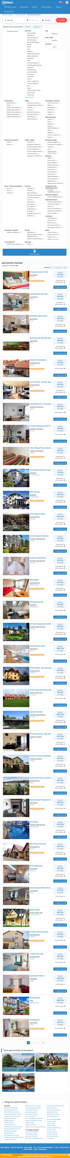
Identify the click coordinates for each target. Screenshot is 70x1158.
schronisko (30, 76)
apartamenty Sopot (31, 1134)
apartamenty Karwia (53, 1114)
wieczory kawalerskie (54, 208)
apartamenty (12, 103)
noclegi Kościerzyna (53, 1136)
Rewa (31, 387)
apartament (30, 35)
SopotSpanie (35, 1020)
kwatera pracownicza (33, 54)
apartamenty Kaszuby (10, 1110)
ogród (50, 137)
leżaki (50, 130)
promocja (48, 44)
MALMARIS (34, 580)
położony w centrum (54, 227)
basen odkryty (52, 162)
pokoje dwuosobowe (14, 110)
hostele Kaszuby (9, 1120)
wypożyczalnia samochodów (52, 152)
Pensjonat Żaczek (36, 602)
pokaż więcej (29, 97)
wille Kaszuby (29, 1122)
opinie (65, 267)
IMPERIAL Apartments (38, 316)
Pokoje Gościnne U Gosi (39, 272)
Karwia (32, 541)
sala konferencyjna (54, 204)
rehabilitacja (32, 116)
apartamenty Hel (52, 1108)
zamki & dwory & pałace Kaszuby (35, 1127)
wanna (10, 144)
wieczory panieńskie (54, 211)
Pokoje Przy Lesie (36, 954)
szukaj (62, 20)
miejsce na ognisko (54, 135)
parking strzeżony (33, 112)
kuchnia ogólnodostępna (53, 127)
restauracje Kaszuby (31, 1110)
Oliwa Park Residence (38, 360)
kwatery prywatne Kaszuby (12, 1129)
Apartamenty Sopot (37, 646)
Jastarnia (32, 673)
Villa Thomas (35, 492)
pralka (10, 142)
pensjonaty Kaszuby (10, 1139)
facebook (5, 1147)
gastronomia (31, 92)
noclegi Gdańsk (51, 1121)
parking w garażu (33, 114)
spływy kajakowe (53, 176)
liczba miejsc (49, 37)
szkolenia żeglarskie (14, 232)
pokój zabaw (32, 209)
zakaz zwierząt (32, 119)
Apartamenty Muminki (39, 294)
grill (49, 121)
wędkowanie (52, 181)
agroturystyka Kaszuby (11, 1108)
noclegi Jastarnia (52, 1132)
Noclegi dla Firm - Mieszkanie (18, 1090)
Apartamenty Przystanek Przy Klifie (43, 800)
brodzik (30, 190)
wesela (50, 206)
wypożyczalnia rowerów (55, 183)
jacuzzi (10, 188)
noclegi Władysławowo (54, 1119)
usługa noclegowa (32, 83)
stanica (29, 79)
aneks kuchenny (53, 103)
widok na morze (53, 239)
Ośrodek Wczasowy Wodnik (40, 624)
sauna (10, 190)
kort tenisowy (52, 172)
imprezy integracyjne (55, 202)
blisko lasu (51, 220)
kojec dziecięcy (32, 193)
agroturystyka (31, 33)
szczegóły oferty (60, 287)
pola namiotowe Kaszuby (33, 1108)
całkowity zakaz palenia (35, 105)
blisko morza (52, 223)
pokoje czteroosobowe (14, 107)
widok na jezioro (53, 234)
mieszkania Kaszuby (10, 1131)
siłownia (10, 193)
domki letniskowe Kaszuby (12, 1116)
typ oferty (28, 31)
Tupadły (32, 937)
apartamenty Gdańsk (31, 1132)
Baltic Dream (35, 910)
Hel (31, 739)
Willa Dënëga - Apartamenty (40, 668)
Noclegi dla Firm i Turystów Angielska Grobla (47, 404)
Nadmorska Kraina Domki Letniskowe (52, 1070)
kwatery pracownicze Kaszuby (13, 1127)
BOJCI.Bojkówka (36, 866)
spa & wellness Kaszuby (11, 1135)
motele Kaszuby (9, 1133)
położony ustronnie (54, 225)
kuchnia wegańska (34, 149)
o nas (56, 1147)
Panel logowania (40, 1149)
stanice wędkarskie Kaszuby (33, 1118)
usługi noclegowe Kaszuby (33, 1120)
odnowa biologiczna (33, 63)
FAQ (34, 1147)
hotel (28, 49)
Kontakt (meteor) (17, 1147)
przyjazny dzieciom (34, 213)
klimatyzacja (52, 107)
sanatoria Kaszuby (31, 1112)
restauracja (30, 95)
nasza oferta (64, 1147)
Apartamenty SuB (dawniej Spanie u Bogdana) (47, 338)
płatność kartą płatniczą (15, 244)
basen (50, 158)
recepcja (51, 147)
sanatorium (30, 74)
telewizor (51, 112)
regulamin (28, 1147)
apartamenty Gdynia (31, 1136)
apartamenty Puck (52, 1112)
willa (28, 86)
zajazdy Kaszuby (30, 1125)
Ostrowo (32, 629)
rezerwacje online (12, 31)
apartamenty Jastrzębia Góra (55, 1106)
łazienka (51, 110)
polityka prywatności (45, 1147)
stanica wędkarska (32, 81)
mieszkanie (30, 58)
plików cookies (17, 1155)
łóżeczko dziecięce (33, 197)
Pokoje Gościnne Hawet (39, 932)
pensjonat (30, 67)
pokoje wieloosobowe (14, 116)
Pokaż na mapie (34, 254)
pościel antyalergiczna (55, 197)
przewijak (31, 211)
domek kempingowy (33, 42)
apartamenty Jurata (53, 1116)
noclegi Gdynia (51, 1125)
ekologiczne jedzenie (34, 144)
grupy (30, 244)
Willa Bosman (35, 998)
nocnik (30, 200)
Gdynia (32, 805)
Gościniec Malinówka (38, 558)
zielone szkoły (52, 213)
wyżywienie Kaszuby (10, 1118)
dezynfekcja (31, 232)
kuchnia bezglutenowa (35, 147)
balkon (50, 105)
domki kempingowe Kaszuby (12, 1114)
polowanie (51, 174)
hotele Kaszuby (8, 1122)
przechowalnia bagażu (55, 144)
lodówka (51, 132)
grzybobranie (52, 167)
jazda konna (52, 169)
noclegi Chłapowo (52, 1134)
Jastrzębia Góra (34, 475)
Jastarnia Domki (36, 712)
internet (30, 107)
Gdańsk (32, 365)
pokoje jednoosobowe (14, 112)
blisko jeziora (52, 218)
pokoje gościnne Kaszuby (33, 1106)
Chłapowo (33, 695)
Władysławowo (34, 497)
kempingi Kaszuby (9, 1124)
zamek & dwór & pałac (34, 90)
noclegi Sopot (51, 1123)
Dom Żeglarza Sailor (37, 514)
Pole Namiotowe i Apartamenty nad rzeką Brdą (18, 1069)
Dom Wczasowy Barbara (39, 536)
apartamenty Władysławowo (34, 1138)
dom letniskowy (32, 40)
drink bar (31, 142)
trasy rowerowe (53, 179)
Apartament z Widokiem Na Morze (43, 888)
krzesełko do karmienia (35, 195)
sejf (49, 149)
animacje (31, 188)
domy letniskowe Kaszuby (12, 1112)
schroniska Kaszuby (31, 1114)
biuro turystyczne (32, 37)
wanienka (31, 216)
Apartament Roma (37, 976)
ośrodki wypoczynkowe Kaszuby (13, 1137)
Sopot (31, 299)
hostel (29, 47)
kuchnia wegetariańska (35, 151)
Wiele (31, 783)
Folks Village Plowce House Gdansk (43, 448)
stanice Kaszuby (30, 1116)
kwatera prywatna (32, 56)
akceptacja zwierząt (34, 103)
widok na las (52, 237)
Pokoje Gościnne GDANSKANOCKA (43, 756)
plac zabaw (31, 206)
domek (29, 44)
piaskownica (32, 204)
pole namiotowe (32, 72)
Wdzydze (32, 519)
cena (46, 31)
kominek (51, 124)
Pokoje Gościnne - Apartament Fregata (45, 734)
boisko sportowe (53, 165)
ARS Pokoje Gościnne (38, 844)
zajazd (29, 88)
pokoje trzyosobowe (14, 114)
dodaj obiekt (28, 1149)
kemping (29, 51)
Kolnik (32, 849)
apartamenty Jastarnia (53, 1110)
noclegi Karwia (51, 1130)
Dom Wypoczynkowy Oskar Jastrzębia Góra (46, 470)
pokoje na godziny (54, 142)
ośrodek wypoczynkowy (34, 65)
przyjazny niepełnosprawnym (54, 191)
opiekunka (31, 202)
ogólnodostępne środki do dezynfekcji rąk (35, 235)
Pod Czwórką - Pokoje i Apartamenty (44, 382)
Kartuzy (32, 277)
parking (30, 110)
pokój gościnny (31, 70)
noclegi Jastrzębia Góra (54, 1128)
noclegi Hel (50, 1138)
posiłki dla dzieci (33, 153)
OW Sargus (34, 822)
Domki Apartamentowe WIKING (42, 690)
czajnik (50, 119)
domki (10, 105)
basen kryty (52, 160)
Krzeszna (33, 563)
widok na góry (52, 232)
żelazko (50, 114)
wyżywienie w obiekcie (35, 156)
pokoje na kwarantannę (35, 239)
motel (29, 60)
